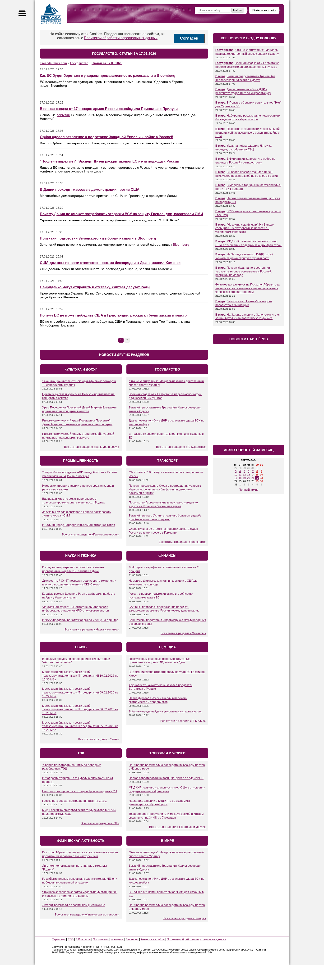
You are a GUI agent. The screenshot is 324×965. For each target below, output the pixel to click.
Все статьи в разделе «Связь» (98, 739)
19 (244, 477)
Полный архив (248, 489)
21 (252, 477)
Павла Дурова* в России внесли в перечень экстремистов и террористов (158, 700)
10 (235, 474)
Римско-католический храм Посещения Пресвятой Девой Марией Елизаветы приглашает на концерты (77, 422)
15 (257, 474)
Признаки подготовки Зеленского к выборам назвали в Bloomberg (98, 238)
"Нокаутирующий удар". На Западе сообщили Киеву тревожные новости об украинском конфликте (244, 228)
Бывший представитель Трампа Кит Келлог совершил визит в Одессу (245, 78)
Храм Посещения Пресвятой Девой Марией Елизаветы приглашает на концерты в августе (79, 409)
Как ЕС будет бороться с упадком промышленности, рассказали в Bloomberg (107, 75)
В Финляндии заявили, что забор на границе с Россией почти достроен (245, 160)
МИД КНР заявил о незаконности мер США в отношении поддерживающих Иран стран (167, 789)
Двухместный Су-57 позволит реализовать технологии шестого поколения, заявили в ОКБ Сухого (79, 582)
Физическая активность (232, 284)
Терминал (58, 939)
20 (248, 477)
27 (235, 468)
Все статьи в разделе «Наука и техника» (92, 629)
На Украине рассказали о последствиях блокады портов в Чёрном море (247, 117)
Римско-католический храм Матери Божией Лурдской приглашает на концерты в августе (78, 435)
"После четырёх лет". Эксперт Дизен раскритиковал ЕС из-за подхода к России (109, 161)
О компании (101, 939)
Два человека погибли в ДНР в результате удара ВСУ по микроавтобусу (243, 91)
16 (261, 474)
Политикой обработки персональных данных (120, 38)
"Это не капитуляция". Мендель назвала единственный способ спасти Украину (247, 51)
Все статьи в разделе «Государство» (181, 447)
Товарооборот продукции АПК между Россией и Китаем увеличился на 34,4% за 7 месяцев (79, 474)
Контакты (117, 939)
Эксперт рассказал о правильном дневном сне (73, 905)
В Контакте (83, 939)
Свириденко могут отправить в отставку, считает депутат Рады (95, 287)
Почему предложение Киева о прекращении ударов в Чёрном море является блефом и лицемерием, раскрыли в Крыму (165, 489)
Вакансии (132, 939)
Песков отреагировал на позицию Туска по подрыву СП (79, 791)
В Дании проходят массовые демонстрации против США (89, 189)
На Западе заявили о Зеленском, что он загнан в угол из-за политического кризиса (248, 316)
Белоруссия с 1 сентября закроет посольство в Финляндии (243, 303)
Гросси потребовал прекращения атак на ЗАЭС (74, 800)
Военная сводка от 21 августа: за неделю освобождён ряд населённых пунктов (247, 64)
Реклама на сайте (153, 939)
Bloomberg (181, 244)
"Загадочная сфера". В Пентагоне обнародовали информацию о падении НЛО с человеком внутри (75, 608)
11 (240, 474)
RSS (71, 939)
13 (248, 474)
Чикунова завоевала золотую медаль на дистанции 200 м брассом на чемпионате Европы (79, 893)
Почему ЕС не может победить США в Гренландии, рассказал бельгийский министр (113, 315)
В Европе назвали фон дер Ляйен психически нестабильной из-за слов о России (246, 173)
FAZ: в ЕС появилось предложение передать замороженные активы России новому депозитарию (164, 608)
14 (252, 474)
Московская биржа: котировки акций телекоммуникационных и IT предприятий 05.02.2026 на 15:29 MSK (80, 726)
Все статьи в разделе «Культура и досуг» (91, 447)
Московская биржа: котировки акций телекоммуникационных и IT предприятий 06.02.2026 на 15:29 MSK (80, 709)
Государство (224, 50)
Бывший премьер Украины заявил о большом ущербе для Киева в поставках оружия (165, 517)
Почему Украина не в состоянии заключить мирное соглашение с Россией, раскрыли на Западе (243, 271)
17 (235, 477)
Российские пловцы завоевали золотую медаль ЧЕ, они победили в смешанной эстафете (79, 880)
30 (248, 468)
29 (244, 468)
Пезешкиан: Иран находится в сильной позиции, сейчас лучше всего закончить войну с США (247, 132)
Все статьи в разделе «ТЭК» (100, 823)
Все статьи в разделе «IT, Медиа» (183, 721)
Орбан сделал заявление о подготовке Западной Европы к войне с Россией (106, 137)
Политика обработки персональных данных (196, 939)
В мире (220, 76)
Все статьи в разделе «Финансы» (183, 633)
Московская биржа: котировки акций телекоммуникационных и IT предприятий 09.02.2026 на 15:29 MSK (80, 692)
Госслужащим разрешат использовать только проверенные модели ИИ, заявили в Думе (73, 569)
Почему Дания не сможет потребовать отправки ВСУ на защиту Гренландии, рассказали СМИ (121, 214)
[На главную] (51, 13)
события (63, 115)
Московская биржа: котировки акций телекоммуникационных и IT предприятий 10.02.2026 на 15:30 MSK (80, 675)
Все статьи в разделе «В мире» (184, 918)
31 (252, 468)
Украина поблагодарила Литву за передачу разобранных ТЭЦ (243, 147)
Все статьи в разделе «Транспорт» (182, 542)
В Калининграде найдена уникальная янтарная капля (78, 525)
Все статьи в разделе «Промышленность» (90, 534)
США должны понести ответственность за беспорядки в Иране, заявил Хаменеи (110, 263)
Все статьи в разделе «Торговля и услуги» (177, 827)
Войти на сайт (264, 10)
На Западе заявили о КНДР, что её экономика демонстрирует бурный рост (159, 802)
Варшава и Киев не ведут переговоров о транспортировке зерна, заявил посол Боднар (73, 500)
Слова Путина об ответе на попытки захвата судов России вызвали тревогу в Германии (163, 530)
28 (240, 468)
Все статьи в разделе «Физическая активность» (87, 914)
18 (240, 477)
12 (244, 474)
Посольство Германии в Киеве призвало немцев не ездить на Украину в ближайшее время (163, 504)
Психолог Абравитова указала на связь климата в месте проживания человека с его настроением (80, 854)
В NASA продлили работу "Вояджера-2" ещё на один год (80, 620)
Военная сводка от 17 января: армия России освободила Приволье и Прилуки (109, 109)
